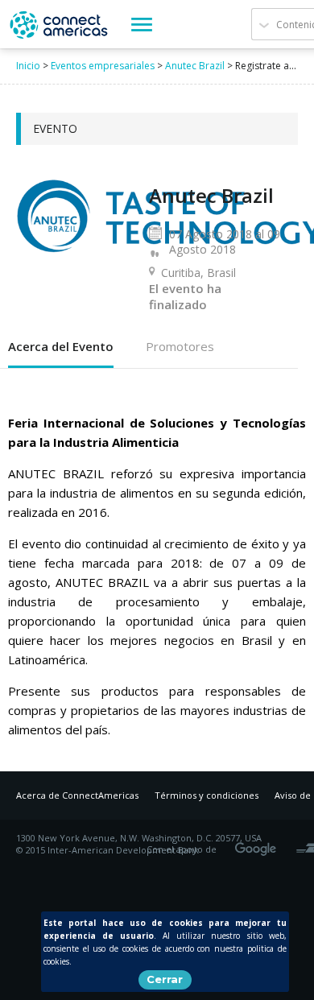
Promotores (180, 346)
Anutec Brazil (195, 65)
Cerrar (165, 979)
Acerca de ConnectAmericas (77, 795)
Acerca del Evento (61, 346)
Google (258, 844)
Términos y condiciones (206, 795)
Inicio (28, 65)
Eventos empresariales (103, 65)
